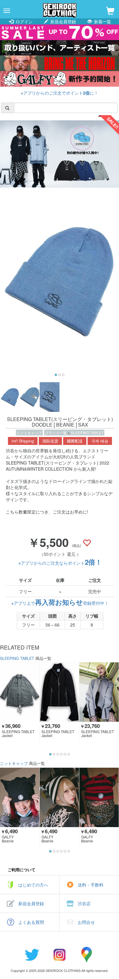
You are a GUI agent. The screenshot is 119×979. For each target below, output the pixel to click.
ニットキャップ (29, 432)
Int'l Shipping (23, 441)
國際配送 (75, 441)
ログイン (23, 21)
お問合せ (86, 922)
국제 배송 (99, 441)
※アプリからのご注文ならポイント (60, 563)
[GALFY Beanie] (19, 797)
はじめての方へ (33, 885)
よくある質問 (31, 922)
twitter (32, 954)
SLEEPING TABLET (87, 432)
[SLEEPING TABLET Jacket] (19, 691)
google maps (87, 954)
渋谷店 (84, 903)
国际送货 (50, 441)
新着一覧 (102, 21)
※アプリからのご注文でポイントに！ (59, 93)
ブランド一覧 (56, 432)
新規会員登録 (62, 21)
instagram (59, 954)
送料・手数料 (90, 885)
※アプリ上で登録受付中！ (60, 603)
